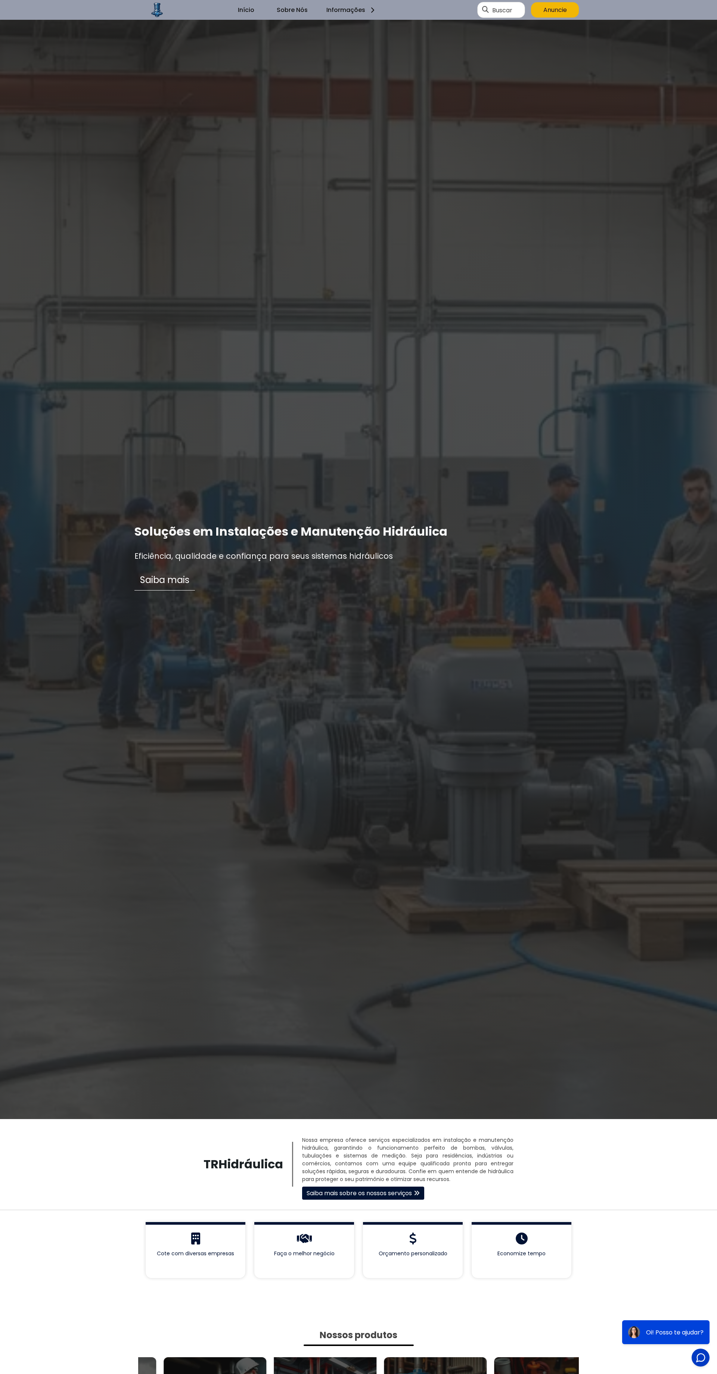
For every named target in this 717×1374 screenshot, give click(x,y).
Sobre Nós (292, 10)
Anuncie (555, 10)
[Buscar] (485, 10)
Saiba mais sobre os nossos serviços (359, 1193)
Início (246, 10)
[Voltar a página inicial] (157, 10)
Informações (345, 10)
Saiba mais (164, 580)
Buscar (502, 10)
